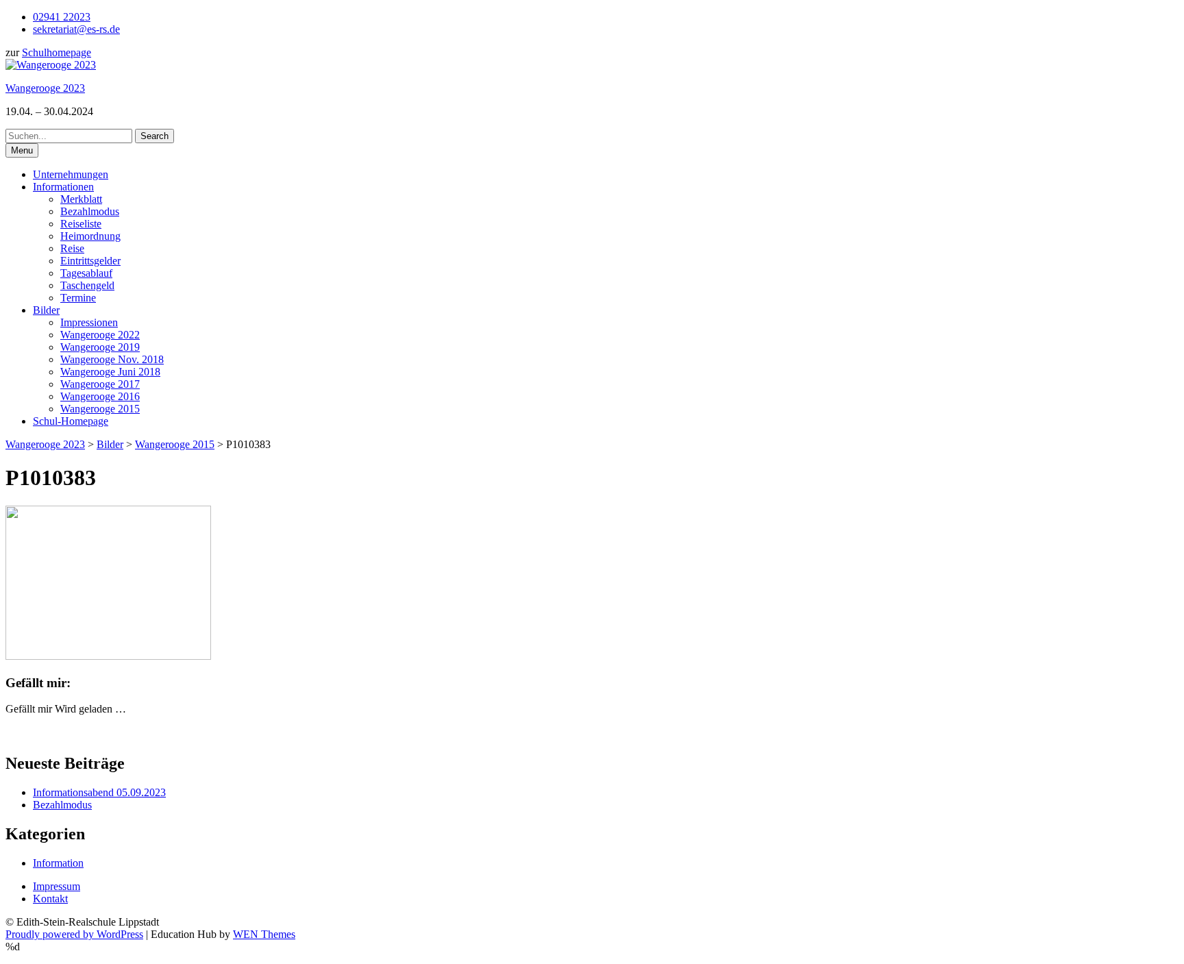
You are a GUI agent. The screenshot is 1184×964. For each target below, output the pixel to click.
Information (58, 863)
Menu (22, 150)
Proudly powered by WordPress (74, 934)
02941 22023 (61, 17)
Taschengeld (87, 285)
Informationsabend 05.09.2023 (99, 792)
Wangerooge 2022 (100, 335)
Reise (72, 248)
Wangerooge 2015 (100, 409)
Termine (78, 298)
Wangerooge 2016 (100, 396)
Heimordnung (90, 236)
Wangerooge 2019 (100, 347)
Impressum (56, 886)
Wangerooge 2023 (45, 88)
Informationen (63, 187)
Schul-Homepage (70, 421)
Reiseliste (80, 224)
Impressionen (89, 322)
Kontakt (50, 898)
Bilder (46, 310)
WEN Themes (264, 934)
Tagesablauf (86, 273)
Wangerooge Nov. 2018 (112, 359)
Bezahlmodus (89, 211)
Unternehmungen (70, 174)
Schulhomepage (56, 52)
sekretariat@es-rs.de (76, 29)
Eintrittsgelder (90, 261)
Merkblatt (81, 199)
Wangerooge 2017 (100, 384)
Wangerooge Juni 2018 (110, 372)
